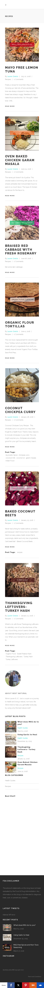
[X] (18, 985)
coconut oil (20, 458)
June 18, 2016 (26, 258)
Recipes (8, 79)
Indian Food (10, 461)
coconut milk (10, 458)
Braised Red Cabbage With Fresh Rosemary (21, 249)
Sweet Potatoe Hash (24, 654)
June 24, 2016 (26, 169)
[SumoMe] (40, 985)
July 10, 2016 (26, 76)
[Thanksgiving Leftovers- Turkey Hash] (22, 580)
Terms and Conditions (34, 976)
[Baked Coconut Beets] (22, 488)
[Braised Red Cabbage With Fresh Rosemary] (22, 223)
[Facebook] (11, 985)
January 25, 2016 (27, 520)
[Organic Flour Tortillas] (22, 300)
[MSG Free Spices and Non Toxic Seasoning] (7, 947)
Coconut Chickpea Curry (20, 410)
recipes (19, 552)
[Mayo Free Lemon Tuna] (22, 45)
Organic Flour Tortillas (19, 324)
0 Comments (18, 79)
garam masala (31, 458)
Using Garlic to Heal (27, 735)
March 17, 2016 (18, 951)
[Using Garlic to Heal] (10, 739)
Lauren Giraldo (12, 76)
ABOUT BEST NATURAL (16, 693)
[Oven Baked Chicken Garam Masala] (22, 133)
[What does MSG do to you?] (10, 726)
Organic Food (11, 654)
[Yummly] (33, 985)
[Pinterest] (25, 985)
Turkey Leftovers (12, 659)
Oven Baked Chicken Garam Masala (20, 160)
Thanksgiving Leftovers (14, 656)
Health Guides (22, 728)
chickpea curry (24, 455)
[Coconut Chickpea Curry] (22, 385)
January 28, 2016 (27, 417)
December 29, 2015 (24, 741)
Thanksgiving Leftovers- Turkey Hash (18, 606)
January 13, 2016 (27, 616)
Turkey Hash (28, 656)
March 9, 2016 (22, 731)
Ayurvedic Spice (11, 455)
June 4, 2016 (25, 331)
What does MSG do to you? (24, 925)
